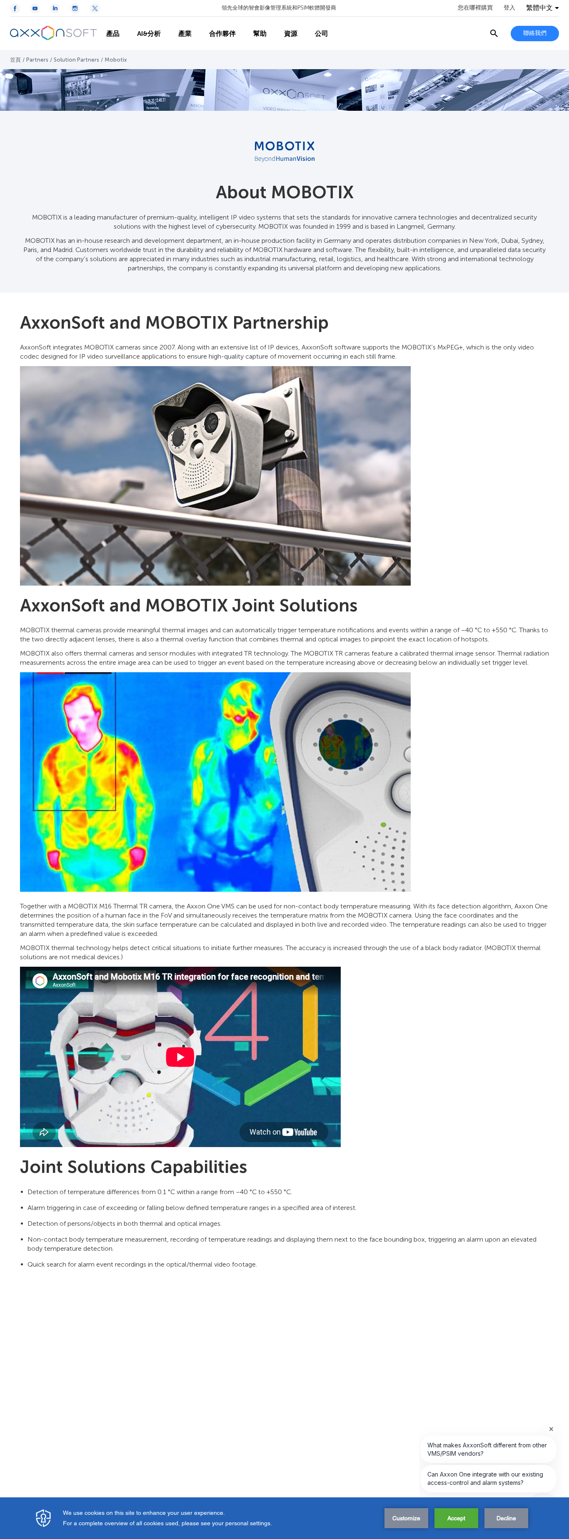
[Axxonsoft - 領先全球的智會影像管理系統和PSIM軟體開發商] (53, 33)
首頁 (15, 60)
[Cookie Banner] (284, 1518)
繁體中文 (539, 8)
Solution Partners (76, 60)
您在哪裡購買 (475, 8)
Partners (37, 60)
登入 (509, 8)
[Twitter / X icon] (95, 8)
